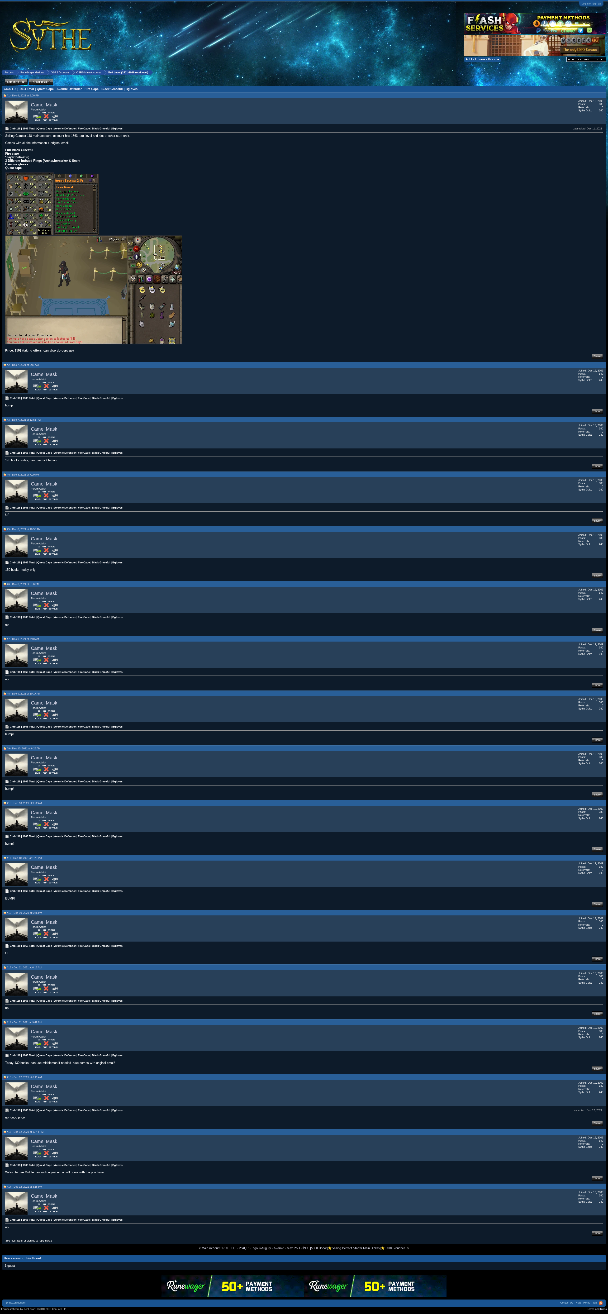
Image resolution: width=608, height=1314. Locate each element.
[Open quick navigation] (602, 72)
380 (601, 104)
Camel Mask (44, 104)
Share (597, 356)
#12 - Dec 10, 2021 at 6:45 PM (24, 912)
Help (578, 1302)
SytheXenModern (15, 1302)
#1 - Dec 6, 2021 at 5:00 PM (23, 95)
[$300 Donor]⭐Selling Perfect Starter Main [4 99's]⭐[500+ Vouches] (358, 1248)
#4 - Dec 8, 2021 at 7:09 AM (23, 474)
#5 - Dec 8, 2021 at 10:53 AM (23, 529)
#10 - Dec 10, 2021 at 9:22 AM (24, 803)
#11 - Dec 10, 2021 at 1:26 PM (24, 858)
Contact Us (566, 1302)
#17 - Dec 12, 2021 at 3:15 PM (24, 1186)
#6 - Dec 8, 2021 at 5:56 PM (23, 584)
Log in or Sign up (591, 3)
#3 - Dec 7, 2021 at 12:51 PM (24, 419)
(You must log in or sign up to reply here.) (28, 1240)
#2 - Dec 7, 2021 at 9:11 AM (23, 364)
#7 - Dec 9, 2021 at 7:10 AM (23, 639)
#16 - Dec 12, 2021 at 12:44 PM (25, 1131)
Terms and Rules (597, 1309)
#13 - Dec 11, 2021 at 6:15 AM (24, 967)
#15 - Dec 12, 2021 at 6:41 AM (24, 1077)
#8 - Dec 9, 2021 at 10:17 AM (23, 693)
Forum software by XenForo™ (34, 1309)
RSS (601, 1303)
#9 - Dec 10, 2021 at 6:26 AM (23, 748)
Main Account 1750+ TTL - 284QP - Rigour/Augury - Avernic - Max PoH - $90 (255, 1248)
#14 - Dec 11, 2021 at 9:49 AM (24, 1022)
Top (595, 1302)
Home (586, 1302)
